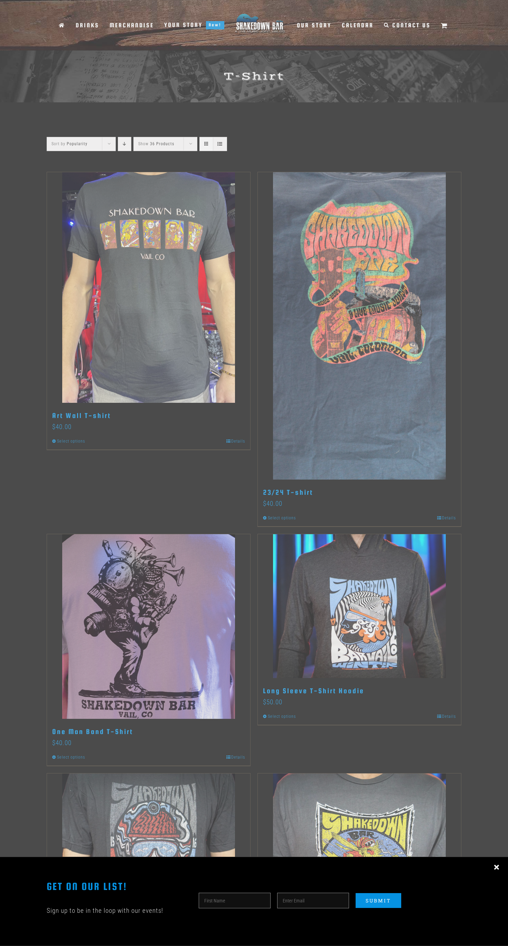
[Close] (496, 867)
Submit (378, 900)
